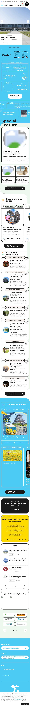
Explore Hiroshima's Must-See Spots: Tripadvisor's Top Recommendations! (10, 38)
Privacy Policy (18, 699)
